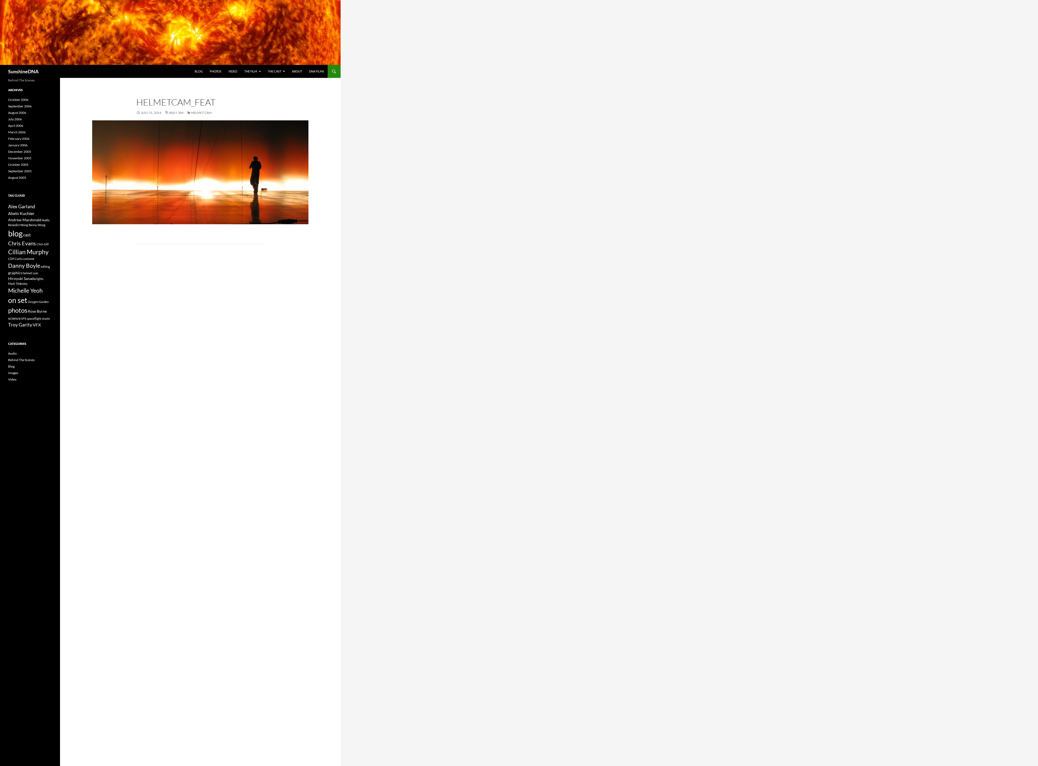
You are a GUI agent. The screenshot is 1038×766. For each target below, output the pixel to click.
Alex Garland (21, 206)
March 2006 (17, 132)
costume (28, 258)
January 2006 (18, 145)
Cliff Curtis (15, 258)
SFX (23, 318)
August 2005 (17, 178)
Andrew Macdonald (24, 219)
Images (13, 373)
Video (232, 71)
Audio (45, 220)
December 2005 (19, 152)
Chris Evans (22, 243)
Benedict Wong (18, 225)
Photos (215, 71)
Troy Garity (20, 325)
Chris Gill (42, 244)
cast (27, 234)
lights (40, 278)
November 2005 (19, 158)
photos (17, 310)
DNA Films (316, 71)
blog (15, 233)
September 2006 (20, 106)
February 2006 (18, 139)
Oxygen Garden (38, 301)
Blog (199, 71)
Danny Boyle (24, 265)
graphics (15, 272)
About (297, 71)
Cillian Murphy (28, 252)
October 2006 (18, 100)
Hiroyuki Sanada (22, 278)
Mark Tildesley (18, 283)
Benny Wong (37, 225)
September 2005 (20, 171)
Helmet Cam (201, 113)
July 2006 (15, 119)
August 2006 (17, 113)
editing (45, 266)
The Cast (274, 71)
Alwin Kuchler (21, 213)
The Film (250, 71)
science (14, 318)
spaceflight (34, 318)
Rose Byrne (37, 311)
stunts (46, 318)
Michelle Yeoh (25, 290)
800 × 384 (176, 113)
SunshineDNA (23, 71)
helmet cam (30, 273)
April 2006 (15, 126)
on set (17, 300)
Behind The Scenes (21, 360)
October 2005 (18, 165)
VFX (37, 324)
